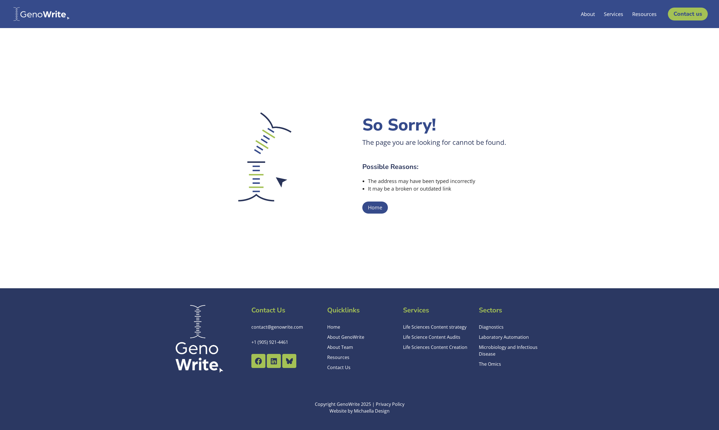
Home (375, 207)
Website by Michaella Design (359, 411)
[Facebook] (258, 361)
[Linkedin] (274, 361)
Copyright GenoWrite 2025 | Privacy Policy (359, 404)
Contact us (688, 14)
